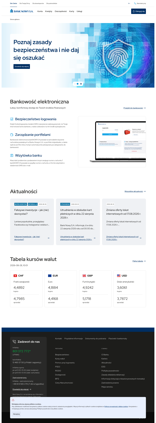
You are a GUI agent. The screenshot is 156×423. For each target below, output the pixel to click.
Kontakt (58, 338)
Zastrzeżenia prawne (110, 383)
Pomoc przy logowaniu (65, 362)
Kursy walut (60, 358)
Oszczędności (61, 11)
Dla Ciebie (13, 3)
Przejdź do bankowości (133, 108)
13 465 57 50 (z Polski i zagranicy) (27, 362)
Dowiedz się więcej (22, 66)
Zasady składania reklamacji (112, 374)
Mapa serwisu (107, 387)
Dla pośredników (51, 3)
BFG (57, 379)
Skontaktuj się (141, 3)
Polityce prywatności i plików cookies (116, 406)
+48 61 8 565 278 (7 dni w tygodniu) (28, 384)
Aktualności (106, 362)
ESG (103, 366)
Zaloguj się (140, 11)
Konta (40, 11)
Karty (71, 11)
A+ (129, 3)
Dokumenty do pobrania (95, 338)
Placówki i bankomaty (118, 338)
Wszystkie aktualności (134, 191)
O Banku (105, 354)
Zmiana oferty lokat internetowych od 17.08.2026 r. (124, 238)
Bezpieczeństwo (62, 354)
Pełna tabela (138, 261)
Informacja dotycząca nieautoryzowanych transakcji (123, 379)
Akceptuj (16, 414)
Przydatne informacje (73, 338)
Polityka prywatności (110, 370)
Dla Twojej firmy (25, 3)
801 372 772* (22, 351)
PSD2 (57, 366)
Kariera (104, 358)
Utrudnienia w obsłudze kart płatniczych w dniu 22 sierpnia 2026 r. (78, 238)
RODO (58, 370)
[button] (75, 84)
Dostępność (60, 374)
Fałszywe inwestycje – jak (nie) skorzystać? (32, 238)
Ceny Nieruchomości (64, 383)
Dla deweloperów (38, 3)
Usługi (79, 11)
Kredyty (48, 11)
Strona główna (14, 19)
